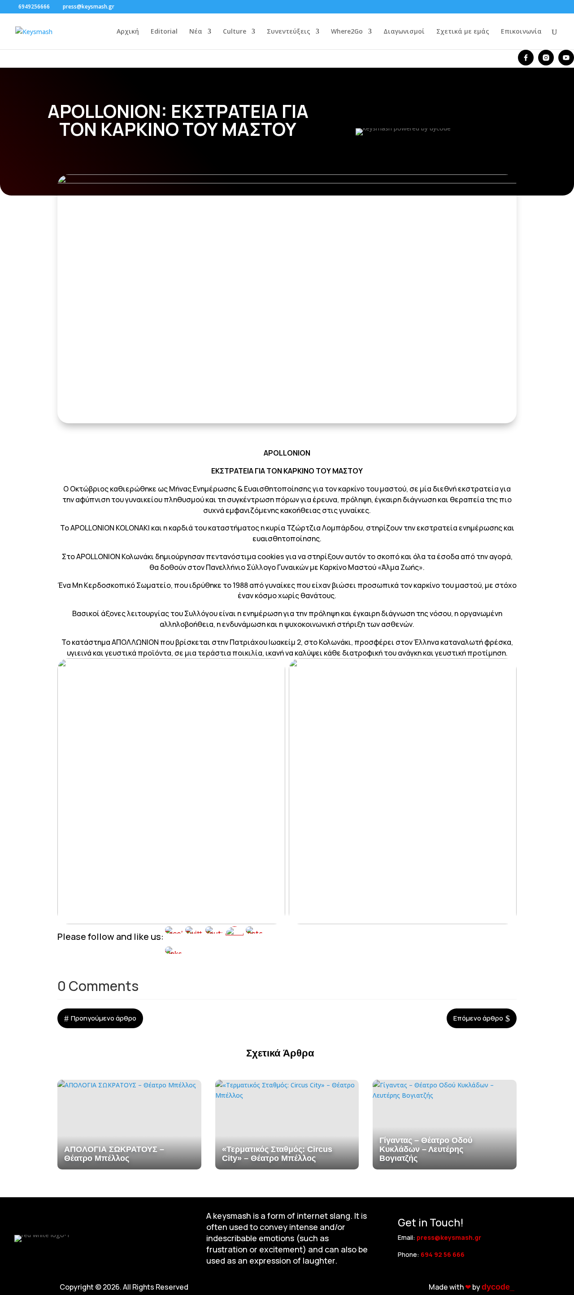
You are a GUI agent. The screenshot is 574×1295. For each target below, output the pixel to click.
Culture (234, 31)
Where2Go (347, 31)
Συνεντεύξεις (288, 31)
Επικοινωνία (521, 31)
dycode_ (498, 1286)
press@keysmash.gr (449, 1237)
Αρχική (128, 31)
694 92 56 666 (443, 1254)
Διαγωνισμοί (404, 31)
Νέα (195, 31)
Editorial (164, 31)
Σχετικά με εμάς (462, 31)
